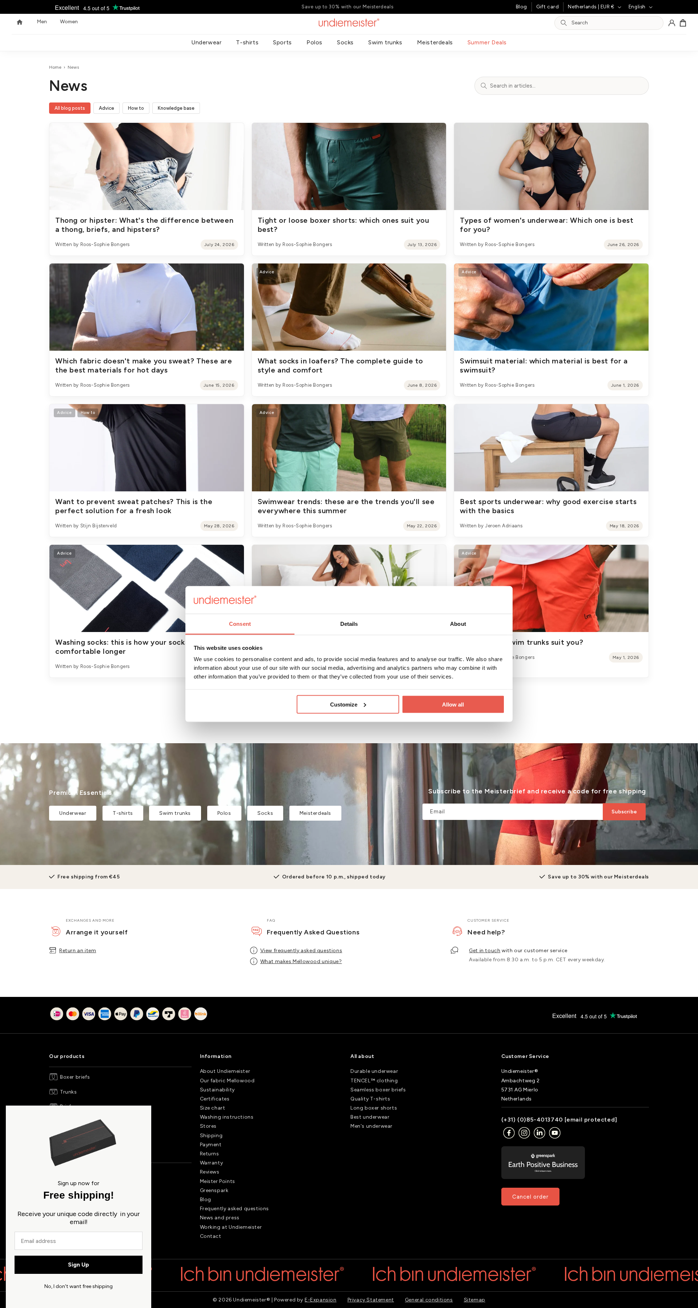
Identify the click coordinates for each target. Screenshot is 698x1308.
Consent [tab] (240, 624)
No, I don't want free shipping (78, 1286)
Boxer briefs (75, 1077)
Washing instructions (227, 1117)
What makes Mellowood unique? (301, 961)
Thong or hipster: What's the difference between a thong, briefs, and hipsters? (144, 225)
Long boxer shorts (373, 1108)
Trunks (68, 1092)
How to (136, 108)
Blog (521, 7)
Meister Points (217, 1181)
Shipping (211, 1135)
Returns (209, 1154)
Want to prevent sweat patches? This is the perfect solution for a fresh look (133, 506)
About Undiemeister (225, 1071)
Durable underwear (374, 1071)
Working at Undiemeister (231, 1227)
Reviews (210, 1172)
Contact (210, 1236)
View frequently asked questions (301, 950)
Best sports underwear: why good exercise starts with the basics (548, 506)
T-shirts (247, 42)
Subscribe (624, 812)
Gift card (547, 7)
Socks (345, 42)
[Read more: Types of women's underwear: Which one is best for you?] (551, 166)
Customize (343, 704)
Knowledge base (176, 108)
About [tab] (458, 624)
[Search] (564, 23)
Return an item (77, 950)
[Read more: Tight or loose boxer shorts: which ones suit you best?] (349, 166)
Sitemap (474, 1300)
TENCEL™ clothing (374, 1081)
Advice (106, 108)
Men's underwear (371, 1126)
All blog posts (70, 108)
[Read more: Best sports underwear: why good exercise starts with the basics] (551, 447)
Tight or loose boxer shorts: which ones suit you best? (343, 225)
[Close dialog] (142, 1114)
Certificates (215, 1099)
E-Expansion (321, 1300)
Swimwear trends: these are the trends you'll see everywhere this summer (346, 506)
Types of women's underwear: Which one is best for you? (546, 225)
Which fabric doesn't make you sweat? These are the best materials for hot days (143, 365)
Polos (314, 42)
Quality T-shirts (370, 1099)
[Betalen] (128, 1015)
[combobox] (615, 23)
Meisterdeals (435, 42)
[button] (683, 23)
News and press (220, 1218)
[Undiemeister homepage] (349, 23)
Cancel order (530, 1197)
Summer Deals (487, 42)
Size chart (212, 1108)
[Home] (20, 22)
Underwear (206, 42)
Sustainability (217, 1090)
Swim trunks (385, 42)
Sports (282, 42)
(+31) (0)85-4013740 (532, 1119)
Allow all (453, 704)
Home (55, 67)
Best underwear (369, 1117)
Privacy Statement (371, 1300)
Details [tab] (349, 624)
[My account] (671, 23)
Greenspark (214, 1190)
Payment (211, 1145)
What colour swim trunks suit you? (521, 642)
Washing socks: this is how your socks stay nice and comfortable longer (146, 647)
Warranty (211, 1163)
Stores (208, 1126)
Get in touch (484, 950)
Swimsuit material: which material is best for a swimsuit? (543, 365)
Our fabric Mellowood (227, 1081)
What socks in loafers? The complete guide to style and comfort (340, 365)
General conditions (429, 1300)
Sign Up (78, 1264)
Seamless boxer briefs (378, 1090)
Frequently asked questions (234, 1209)
